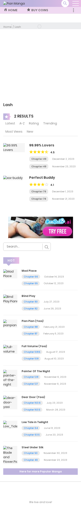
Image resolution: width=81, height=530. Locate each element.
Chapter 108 (31, 358)
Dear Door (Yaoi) (33, 397)
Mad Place (29, 271)
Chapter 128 (31, 377)
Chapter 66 (31, 276)
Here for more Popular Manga (40, 471)
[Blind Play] (10, 299)
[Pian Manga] (14, 3)
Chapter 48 (38, 166)
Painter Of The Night (36, 371)
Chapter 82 (31, 308)
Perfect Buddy (42, 177)
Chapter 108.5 (32, 352)
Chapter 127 (31, 384)
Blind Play (28, 296)
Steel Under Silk (32, 447)
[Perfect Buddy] (13, 178)
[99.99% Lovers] (14, 147)
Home (7, 27)
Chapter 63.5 (32, 434)
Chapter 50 (31, 453)
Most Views (13, 131)
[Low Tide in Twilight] (10, 424)
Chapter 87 (30, 333)
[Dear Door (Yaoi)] (10, 402)
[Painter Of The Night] (10, 378)
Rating (34, 123)
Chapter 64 (31, 428)
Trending (50, 123)
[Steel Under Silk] (10, 455)
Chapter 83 (31, 301)
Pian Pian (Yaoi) (32, 321)
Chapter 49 (38, 159)
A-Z (22, 123)
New (30, 131)
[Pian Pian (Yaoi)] (10, 323)
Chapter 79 (38, 191)
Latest (10, 123)
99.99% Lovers (41, 145)
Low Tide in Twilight (35, 422)
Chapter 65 (31, 283)
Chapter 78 (38, 199)
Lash (18, 27)
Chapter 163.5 (32, 409)
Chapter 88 (31, 327)
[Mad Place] (10, 273)
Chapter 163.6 (32, 403)
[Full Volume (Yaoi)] (10, 349)
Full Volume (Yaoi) (34, 346)
